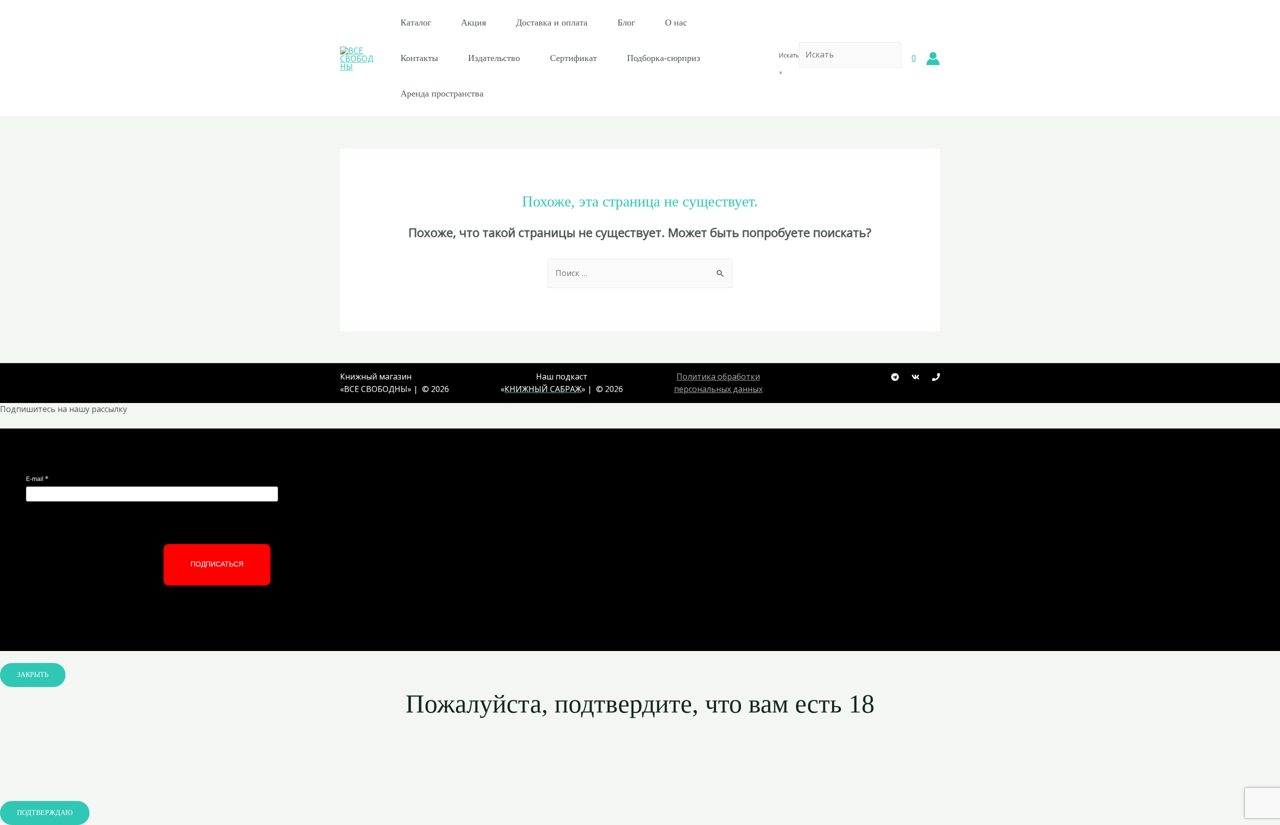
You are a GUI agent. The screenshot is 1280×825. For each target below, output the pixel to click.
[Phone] (936, 377)
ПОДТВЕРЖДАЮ (44, 812)
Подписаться (217, 564)
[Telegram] (895, 377)
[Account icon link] (933, 59)
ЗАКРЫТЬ (32, 674)
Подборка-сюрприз (663, 58)
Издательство (494, 58)
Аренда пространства (442, 93)
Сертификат (573, 58)
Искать (789, 55)
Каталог (415, 23)
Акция (473, 23)
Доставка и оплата (552, 23)
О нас (676, 23)
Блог (626, 23)
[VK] (916, 377)
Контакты (419, 58)
